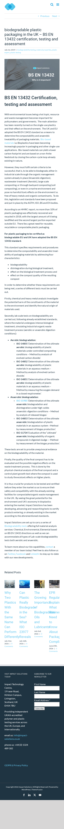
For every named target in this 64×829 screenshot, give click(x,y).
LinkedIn (35, 553)
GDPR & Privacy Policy (16, 765)
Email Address (42, 700)
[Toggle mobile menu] (58, 4)
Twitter (11, 553)
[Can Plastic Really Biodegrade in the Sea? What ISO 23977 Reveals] (24, 581)
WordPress (26, 789)
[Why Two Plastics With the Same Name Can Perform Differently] (9, 581)
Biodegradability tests (15, 525)
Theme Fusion (37, 789)
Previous (44, 16)
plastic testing (15, 52)
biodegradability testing (26, 50)
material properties (43, 50)
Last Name (39, 692)
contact (49, 546)
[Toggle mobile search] (51, 4)
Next (54, 16)
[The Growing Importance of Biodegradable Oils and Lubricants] (39, 581)
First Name (40, 684)
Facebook (21, 553)
